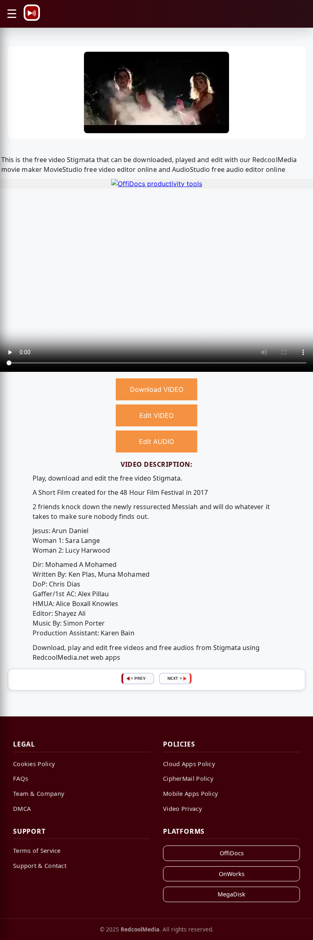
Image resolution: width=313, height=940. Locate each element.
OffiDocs (232, 853)
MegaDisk (231, 894)
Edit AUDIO (156, 441)
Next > (175, 678)
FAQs (20, 778)
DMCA (22, 808)
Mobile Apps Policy (190, 793)
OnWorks (232, 874)
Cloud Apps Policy (189, 764)
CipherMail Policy (188, 778)
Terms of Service (37, 850)
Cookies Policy (34, 764)
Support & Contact (39, 865)
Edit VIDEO (156, 415)
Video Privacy (182, 808)
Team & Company (38, 793)
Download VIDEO (156, 389)
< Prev (138, 678)
